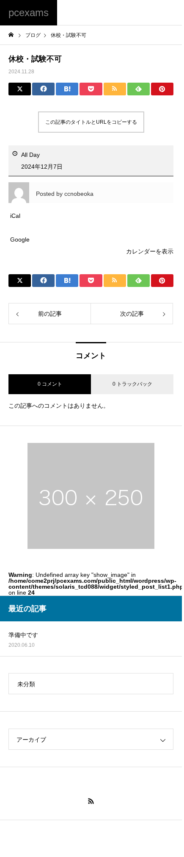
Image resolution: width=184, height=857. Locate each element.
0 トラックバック (132, 384)
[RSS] (91, 801)
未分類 (26, 684)
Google (20, 239)
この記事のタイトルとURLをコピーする (91, 122)
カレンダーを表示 (149, 251)
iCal (15, 215)
